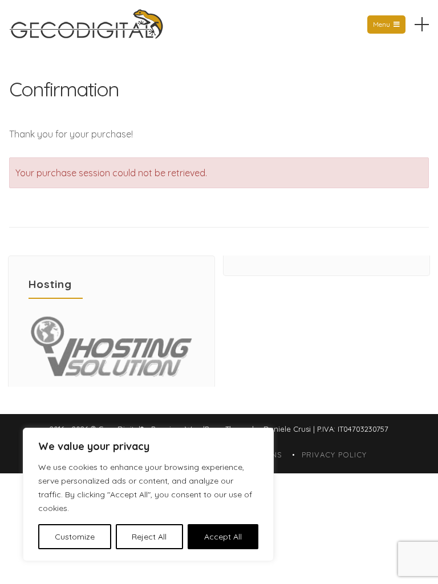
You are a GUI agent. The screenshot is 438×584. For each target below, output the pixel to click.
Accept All (223, 537)
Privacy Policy (334, 454)
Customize (75, 537)
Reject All (149, 537)
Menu (381, 24)
